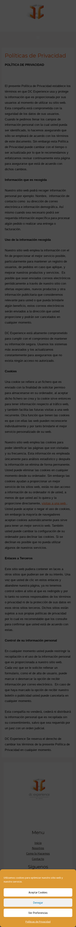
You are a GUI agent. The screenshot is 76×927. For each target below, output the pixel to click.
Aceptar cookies (38, 892)
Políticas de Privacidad (38, 921)
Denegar (38, 902)
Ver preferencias (38, 913)
